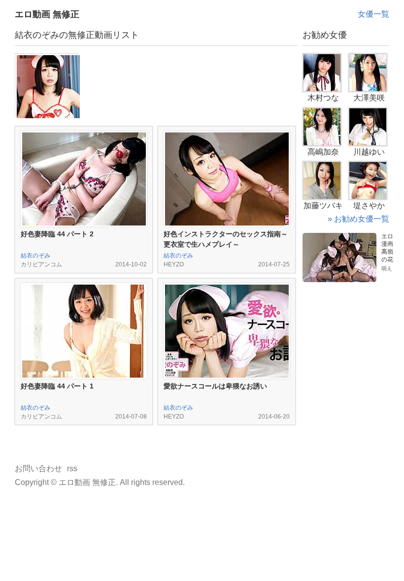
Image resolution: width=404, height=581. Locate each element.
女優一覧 (373, 14)
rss (72, 468)
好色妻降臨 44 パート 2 (57, 234)
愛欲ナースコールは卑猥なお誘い (215, 386)
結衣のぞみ (35, 255)
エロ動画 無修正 (47, 14)
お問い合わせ (38, 468)
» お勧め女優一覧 (358, 219)
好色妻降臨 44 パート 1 (57, 386)
